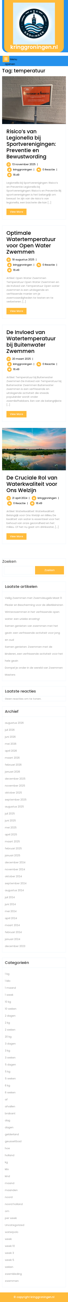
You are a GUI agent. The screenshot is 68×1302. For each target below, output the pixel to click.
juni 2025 (10, 820)
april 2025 (11, 834)
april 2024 (11, 918)
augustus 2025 (14, 806)
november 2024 (15, 869)
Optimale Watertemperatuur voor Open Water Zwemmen (31, 242)
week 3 (9, 1253)
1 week (9, 995)
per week (11, 1218)
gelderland (12, 1134)
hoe (7, 1148)
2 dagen (10, 1015)
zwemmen (12, 1281)
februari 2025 (13, 848)
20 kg (8, 1036)
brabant (10, 1113)
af (6, 1099)
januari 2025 (12, 855)
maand (9, 1183)
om (7, 1211)
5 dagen (10, 1064)
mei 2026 (10, 744)
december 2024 (15, 862)
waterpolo (11, 1232)
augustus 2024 (14, 890)
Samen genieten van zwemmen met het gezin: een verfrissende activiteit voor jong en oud (32, 633)
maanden (11, 1190)
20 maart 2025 (21, 359)
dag (7, 1120)
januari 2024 (12, 939)
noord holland (14, 1204)
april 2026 (11, 751)
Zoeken (49, 570)
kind (7, 1176)
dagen (9, 1127)
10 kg (8, 1002)
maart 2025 (12, 841)
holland (9, 1155)
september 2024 (16, 883)
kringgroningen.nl (34, 47)
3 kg (7, 1050)
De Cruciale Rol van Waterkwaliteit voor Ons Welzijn (31, 484)
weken (9, 1267)
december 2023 (15, 946)
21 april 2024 (19, 498)
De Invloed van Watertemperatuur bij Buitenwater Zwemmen (31, 341)
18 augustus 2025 (23, 259)
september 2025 (16, 799)
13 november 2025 (24, 164)
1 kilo (7, 981)
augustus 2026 (14, 723)
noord (9, 1197)
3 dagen (10, 1043)
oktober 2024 (13, 876)
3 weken (10, 1057)
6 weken (10, 1092)
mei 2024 (11, 911)
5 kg (7, 1071)
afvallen (10, 1106)
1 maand (10, 988)
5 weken (10, 1078)
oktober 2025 (13, 792)
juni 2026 (10, 737)
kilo (7, 1169)
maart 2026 (12, 758)
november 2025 (15, 785)
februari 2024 (13, 932)
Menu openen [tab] (12, 61)
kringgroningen (22, 169)
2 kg (7, 1022)
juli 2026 (10, 730)
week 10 (10, 1246)
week (8, 1239)
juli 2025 (10, 813)
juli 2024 (10, 897)
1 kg (7, 974)
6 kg (7, 1085)
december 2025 (15, 778)
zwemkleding (13, 1274)
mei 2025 (11, 827)
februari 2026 (13, 764)
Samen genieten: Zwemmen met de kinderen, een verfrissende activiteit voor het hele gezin (34, 654)
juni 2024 (10, 904)
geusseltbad (13, 1141)
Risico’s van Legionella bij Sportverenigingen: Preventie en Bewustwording (31, 144)
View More (18, 212)
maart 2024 (12, 925)
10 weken (10, 1009)
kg (6, 1162)
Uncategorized (14, 1225)
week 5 (9, 1260)
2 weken (10, 1029)
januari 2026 (12, 771)
